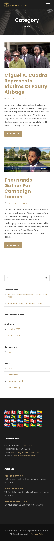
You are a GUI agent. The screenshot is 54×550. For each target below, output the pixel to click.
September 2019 (15, 335)
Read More (13, 133)
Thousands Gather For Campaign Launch (18, 188)
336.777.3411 (26, 445)
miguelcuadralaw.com (24, 455)
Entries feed (13, 375)
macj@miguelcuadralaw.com (25, 452)
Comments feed (15, 381)
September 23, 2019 (18, 203)
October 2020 (14, 329)
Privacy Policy (37, 534)
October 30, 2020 (17, 98)
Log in (10, 368)
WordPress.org (14, 387)
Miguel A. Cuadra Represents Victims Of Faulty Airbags (25, 83)
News (10, 352)
